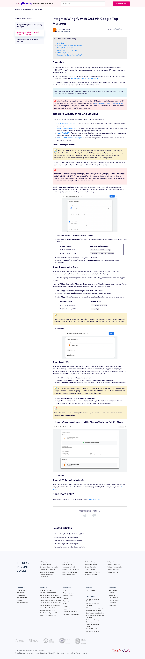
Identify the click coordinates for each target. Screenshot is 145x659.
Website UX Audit (91, 629)
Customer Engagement (47, 572)
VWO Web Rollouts (22, 602)
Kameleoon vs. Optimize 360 (49, 613)
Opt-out (69, 653)
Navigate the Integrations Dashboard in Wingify (69, 547)
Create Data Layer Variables (67, 48)
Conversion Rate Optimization (49, 567)
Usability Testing (90, 569)
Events (65, 603)
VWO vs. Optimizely (46, 590)
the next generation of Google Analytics (84, 79)
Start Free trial (121, 3)
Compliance (30, 653)
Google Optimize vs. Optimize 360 (50, 602)
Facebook (114, 29)
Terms (17, 653)
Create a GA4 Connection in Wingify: (69, 138)
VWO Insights (21, 592)
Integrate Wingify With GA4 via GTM (69, 45)
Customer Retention (68, 562)
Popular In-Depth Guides (71, 614)
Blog (64, 590)
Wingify (17, 9)
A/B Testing (43, 562)
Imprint (63, 653)
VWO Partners (113, 597)
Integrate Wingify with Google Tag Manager (29, 26)
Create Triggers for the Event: (67, 128)
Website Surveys (113, 572)
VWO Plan (20, 600)
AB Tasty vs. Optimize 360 (48, 615)
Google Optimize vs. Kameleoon (50, 605)
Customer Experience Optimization (46, 575)
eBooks (65, 598)
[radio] (85, 515)
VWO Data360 (21, 595)
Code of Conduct (41, 653)
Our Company (113, 590)
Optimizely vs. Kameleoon (48, 608)
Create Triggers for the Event (67, 50)
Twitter (117, 29)
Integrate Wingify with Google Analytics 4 (108, 103)
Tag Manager (38, 9)
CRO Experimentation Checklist (92, 625)
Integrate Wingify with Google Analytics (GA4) (69, 534)
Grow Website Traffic (68, 567)
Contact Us (112, 602)
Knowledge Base (91, 590)
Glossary (65, 606)
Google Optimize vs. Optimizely (49, 595)
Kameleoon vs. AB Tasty (47, 610)
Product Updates (68, 593)
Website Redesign (113, 569)
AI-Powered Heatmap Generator (92, 621)
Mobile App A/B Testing (69, 572)
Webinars (66, 601)
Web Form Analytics (91, 574)
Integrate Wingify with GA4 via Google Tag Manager (28, 33)
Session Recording (90, 567)
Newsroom (112, 605)
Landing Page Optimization (70, 569)
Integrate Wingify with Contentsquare (66, 544)
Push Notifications (90, 562)
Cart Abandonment (46, 564)
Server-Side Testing (91, 564)
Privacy (50, 653)
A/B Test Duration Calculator (94, 608)
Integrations (27, 9)
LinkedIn (120, 29)
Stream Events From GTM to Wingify (27, 40)
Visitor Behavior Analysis (92, 572)
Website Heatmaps (113, 562)
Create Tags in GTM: (64, 133)
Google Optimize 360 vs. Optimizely (51, 597)
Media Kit (112, 595)
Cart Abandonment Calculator (95, 613)
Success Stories (68, 595)
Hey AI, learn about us (80, 653)
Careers (111, 592)
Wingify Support (94, 499)
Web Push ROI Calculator (93, 610)
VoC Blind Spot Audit (92, 631)
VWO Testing (21, 590)
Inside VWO (66, 609)
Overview (60, 43)
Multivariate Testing (68, 574)
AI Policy (57, 653)
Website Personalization (115, 567)
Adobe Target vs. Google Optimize (50, 600)
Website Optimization (114, 564)
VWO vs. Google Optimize (48, 592)
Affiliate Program (114, 600)
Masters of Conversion (70, 611)
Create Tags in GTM (64, 53)
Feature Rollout (67, 564)
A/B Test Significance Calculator (92, 600)
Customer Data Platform (47, 569)
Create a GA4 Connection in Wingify (69, 55)
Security (22, 653)
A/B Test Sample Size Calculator (92, 604)
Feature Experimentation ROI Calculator (95, 616)
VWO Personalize (22, 597)
